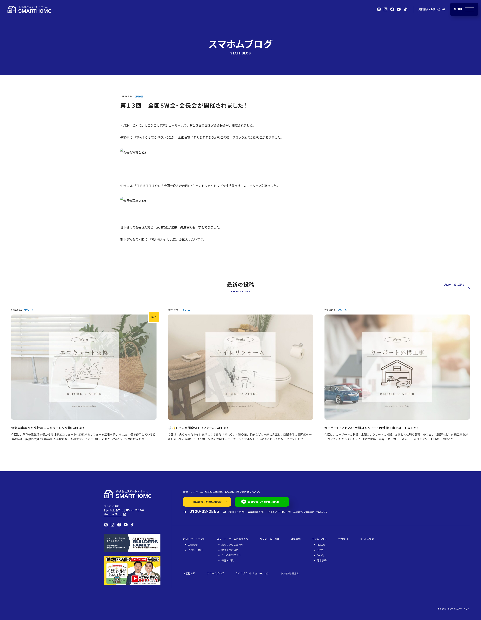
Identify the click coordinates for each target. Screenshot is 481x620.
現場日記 (139, 96)
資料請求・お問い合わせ (431, 9)
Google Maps (113, 514)
